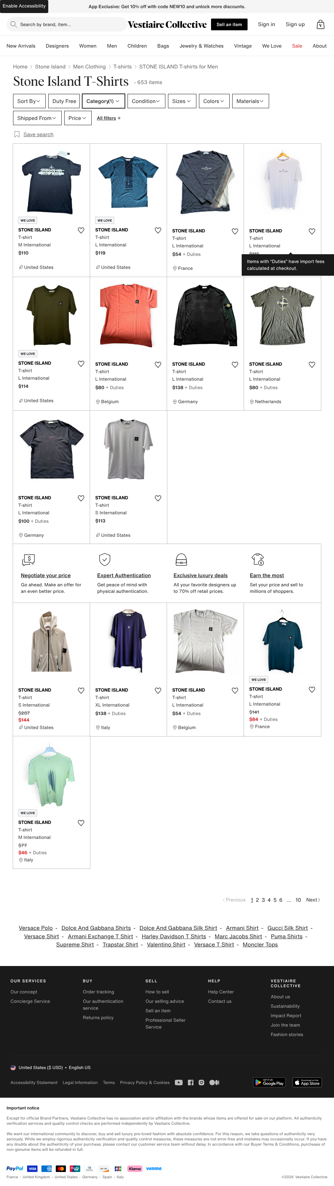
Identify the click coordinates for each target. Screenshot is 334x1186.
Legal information (80, 1082)
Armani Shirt (242, 928)
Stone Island (50, 66)
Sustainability (285, 1006)
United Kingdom (36, 1177)
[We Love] (287, 46)
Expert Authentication (124, 575)
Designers (57, 46)
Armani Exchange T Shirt (100, 936)
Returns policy (98, 1017)
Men (112, 46)
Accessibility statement (33, 1082)
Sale (297, 46)
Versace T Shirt (214, 945)
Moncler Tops (260, 945)
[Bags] (174, 46)
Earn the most (267, 575)
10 (298, 900)
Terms (109, 1082)
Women (88, 46)
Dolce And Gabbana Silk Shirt (178, 928)
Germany (90, 1177)
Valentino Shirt (166, 945)
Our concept (23, 991)
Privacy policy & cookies (145, 1082)
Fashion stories (287, 1034)
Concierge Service (30, 1001)
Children (137, 46)
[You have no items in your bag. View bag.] (320, 24)
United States (66, 1177)
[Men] (122, 46)
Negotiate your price (46, 575)
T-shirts (123, 66)
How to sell (157, 991)
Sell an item (229, 24)
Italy (120, 1177)
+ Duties (192, 254)
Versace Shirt (41, 936)
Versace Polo (36, 928)
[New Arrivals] (40, 46)
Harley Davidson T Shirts (174, 936)
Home (20, 66)
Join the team (285, 1025)
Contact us (220, 1001)
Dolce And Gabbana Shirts (96, 928)
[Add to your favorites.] (81, 230)
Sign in (266, 24)
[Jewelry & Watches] (228, 46)
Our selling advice (164, 1001)
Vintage (242, 46)
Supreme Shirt (75, 945)
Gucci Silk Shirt (287, 928)
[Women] (101, 46)
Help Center (221, 991)
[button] (320, 24)
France (12, 1177)
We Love (272, 46)
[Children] (152, 46)
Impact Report (286, 1015)
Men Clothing (89, 66)
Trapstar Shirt (120, 945)
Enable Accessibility (24, 6)
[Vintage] (257, 46)
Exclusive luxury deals (201, 575)
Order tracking (98, 991)
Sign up (295, 24)
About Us (323, 46)
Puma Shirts (286, 936)
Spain (107, 1177)
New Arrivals (21, 46)
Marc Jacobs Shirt (238, 936)
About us (280, 996)
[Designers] (74, 46)
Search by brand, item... (45, 24)
